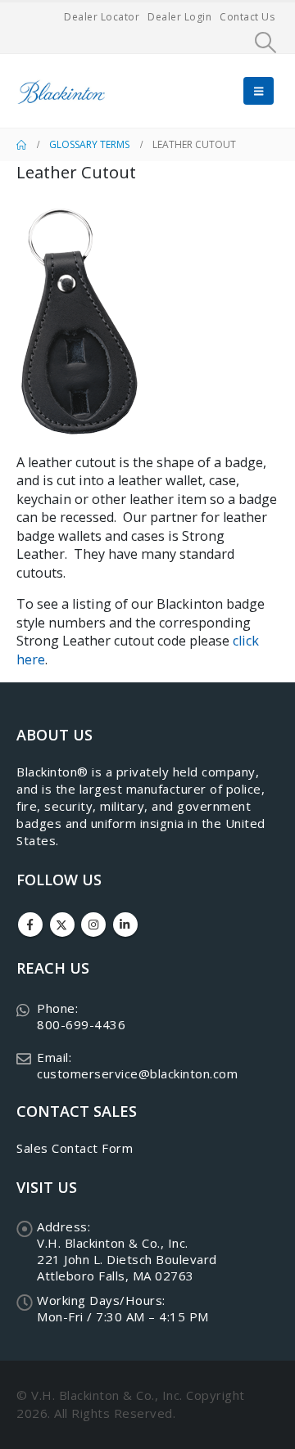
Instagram (93, 924)
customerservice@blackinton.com (137, 1073)
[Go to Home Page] (21, 145)
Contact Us (247, 17)
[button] (266, 42)
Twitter (62, 924)
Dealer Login (179, 17)
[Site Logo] (61, 91)
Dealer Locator (101, 17)
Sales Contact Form (74, 1148)
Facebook (30, 924)
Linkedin (125, 924)
